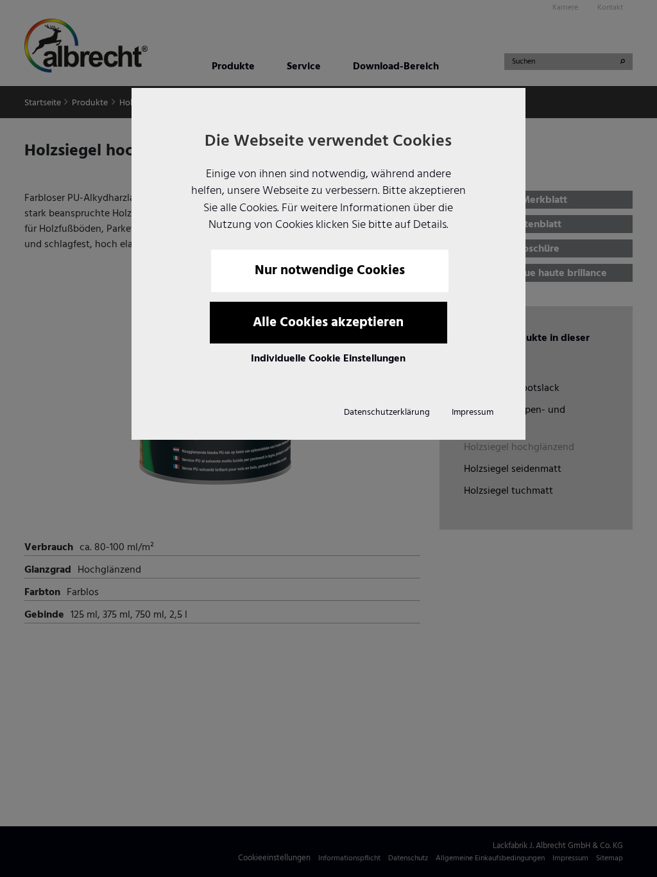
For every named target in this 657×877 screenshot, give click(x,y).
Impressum (472, 412)
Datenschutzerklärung (387, 412)
